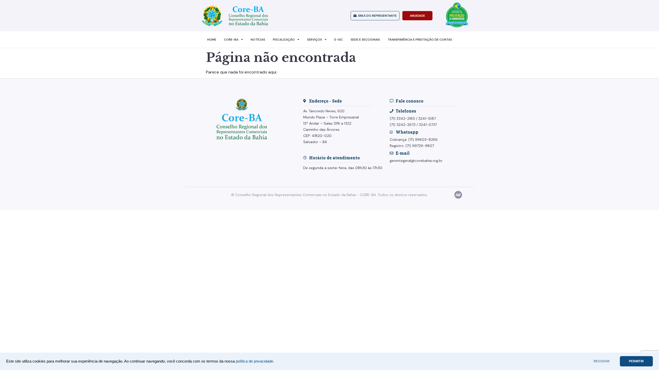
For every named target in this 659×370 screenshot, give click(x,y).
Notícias (258, 40)
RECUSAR (602, 361)
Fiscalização (284, 40)
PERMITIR (636, 361)
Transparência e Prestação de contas (420, 40)
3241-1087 (427, 118)
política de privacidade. (255, 361)
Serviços (314, 40)
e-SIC (338, 40)
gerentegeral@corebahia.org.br (416, 160)
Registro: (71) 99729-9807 (412, 145)
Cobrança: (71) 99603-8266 (414, 139)
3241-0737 (428, 124)
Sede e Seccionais (365, 40)
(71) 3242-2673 (402, 124)
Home (211, 40)
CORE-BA (231, 40)
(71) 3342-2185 (402, 118)
